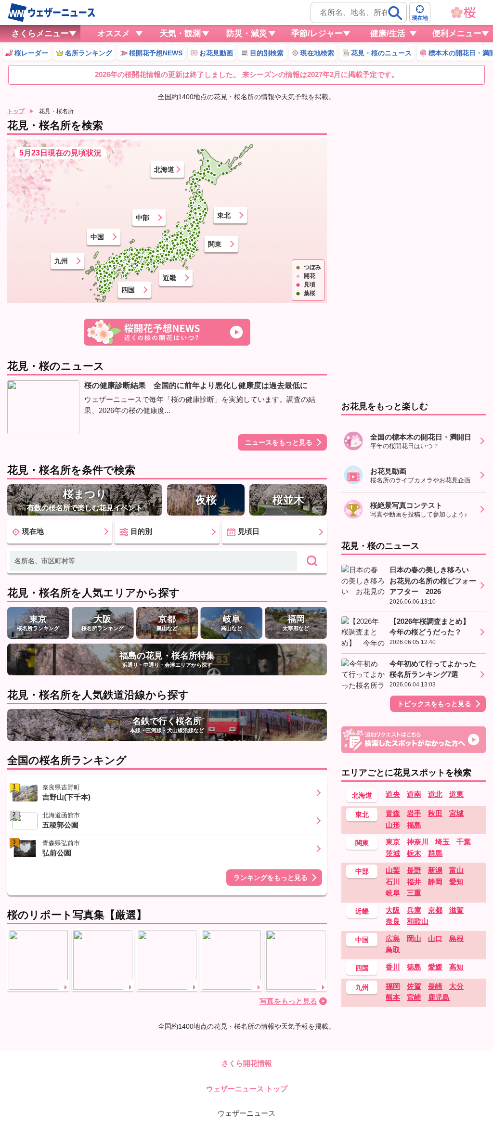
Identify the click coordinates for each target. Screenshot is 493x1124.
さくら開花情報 (246, 1063)
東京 (393, 842)
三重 (414, 893)
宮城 (456, 813)
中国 (97, 237)
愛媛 (435, 967)
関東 (214, 244)
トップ (16, 111)
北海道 (164, 169)
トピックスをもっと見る (434, 704)
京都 (435, 910)
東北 (224, 215)
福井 (414, 882)
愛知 (456, 882)
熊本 (393, 997)
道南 (414, 794)
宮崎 (414, 997)
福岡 (393, 986)
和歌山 (417, 921)
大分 (456, 986)
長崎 (435, 986)
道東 (456, 794)
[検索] (395, 13)
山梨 (393, 870)
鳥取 (393, 949)
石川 (393, 882)
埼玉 (442, 842)
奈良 (393, 921)
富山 (456, 870)
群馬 (435, 853)
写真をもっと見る (288, 1001)
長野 (414, 870)
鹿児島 (439, 997)
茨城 (393, 853)
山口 (435, 938)
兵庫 (414, 910)
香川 (393, 967)
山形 (393, 825)
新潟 (435, 870)
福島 (414, 825)
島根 (456, 938)
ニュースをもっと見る (278, 442)
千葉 (463, 842)
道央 (393, 794)
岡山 (414, 938)
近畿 (169, 278)
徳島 (414, 967)
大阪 (393, 910)
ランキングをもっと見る (271, 877)
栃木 (414, 853)
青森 (393, 813)
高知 (456, 967)
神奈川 (417, 842)
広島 (393, 938)
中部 (142, 217)
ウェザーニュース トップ (246, 1089)
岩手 (414, 813)
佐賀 (414, 986)
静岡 (435, 882)
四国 (128, 290)
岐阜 (393, 893)
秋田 (435, 813)
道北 (435, 794)
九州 (61, 261)
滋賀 (456, 910)
